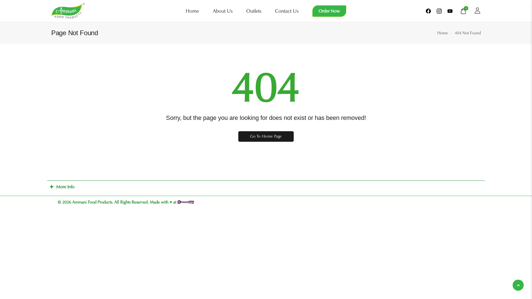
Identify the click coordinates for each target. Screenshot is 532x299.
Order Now (329, 11)
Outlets (253, 11)
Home (192, 11)
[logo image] (68, 10)
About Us (222, 11)
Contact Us (286, 11)
